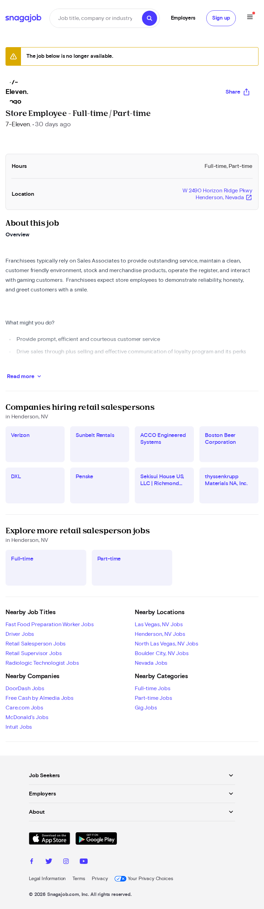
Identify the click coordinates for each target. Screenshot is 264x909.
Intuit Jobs (19, 727)
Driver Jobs (20, 634)
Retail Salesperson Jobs (36, 643)
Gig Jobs (146, 707)
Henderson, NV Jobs (160, 634)
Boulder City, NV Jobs (162, 653)
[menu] (249, 18)
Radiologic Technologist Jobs (42, 663)
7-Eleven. (18, 124)
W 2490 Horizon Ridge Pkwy (217, 194)
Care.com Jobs (24, 707)
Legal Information (47, 878)
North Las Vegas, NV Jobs (166, 643)
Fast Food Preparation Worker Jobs (50, 624)
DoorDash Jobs (25, 688)
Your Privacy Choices (150, 878)
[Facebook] (31, 862)
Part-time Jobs (153, 698)
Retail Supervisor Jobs (34, 653)
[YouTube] (84, 862)
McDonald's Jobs (27, 717)
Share (233, 92)
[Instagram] (66, 862)
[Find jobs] (149, 18)
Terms (79, 878)
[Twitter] (48, 862)
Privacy (100, 878)
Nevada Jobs (151, 663)
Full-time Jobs (152, 688)
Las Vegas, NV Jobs (159, 624)
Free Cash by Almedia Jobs (40, 698)
